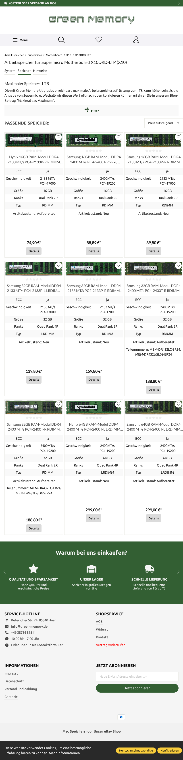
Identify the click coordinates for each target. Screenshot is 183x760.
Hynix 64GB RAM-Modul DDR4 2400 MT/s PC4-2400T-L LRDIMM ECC (93, 427)
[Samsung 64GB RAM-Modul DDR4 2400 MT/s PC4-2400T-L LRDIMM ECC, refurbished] (154, 407)
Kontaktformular (50, 645)
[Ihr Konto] (136, 40)
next (177, 3)
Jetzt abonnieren (137, 688)
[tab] (9, 71)
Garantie (11, 697)
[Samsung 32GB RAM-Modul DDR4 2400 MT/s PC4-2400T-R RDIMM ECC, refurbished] (154, 269)
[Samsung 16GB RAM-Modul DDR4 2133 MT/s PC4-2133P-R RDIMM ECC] (154, 140)
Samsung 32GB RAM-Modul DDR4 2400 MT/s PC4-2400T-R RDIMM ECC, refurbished (154, 288)
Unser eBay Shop (107, 731)
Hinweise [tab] (40, 71)
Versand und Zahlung (20, 689)
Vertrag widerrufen (110, 645)
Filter (94, 110)
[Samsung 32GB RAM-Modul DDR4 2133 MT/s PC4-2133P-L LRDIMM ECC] (34, 269)
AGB (99, 621)
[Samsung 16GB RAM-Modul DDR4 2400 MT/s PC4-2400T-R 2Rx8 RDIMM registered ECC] (93, 140)
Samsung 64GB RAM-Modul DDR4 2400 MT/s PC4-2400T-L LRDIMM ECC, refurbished (154, 427)
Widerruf (103, 629)
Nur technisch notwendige (136, 750)
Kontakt (102, 637)
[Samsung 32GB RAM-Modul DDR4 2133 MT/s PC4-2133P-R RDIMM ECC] (93, 269)
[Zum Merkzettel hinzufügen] (58, 137)
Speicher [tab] (24, 71)
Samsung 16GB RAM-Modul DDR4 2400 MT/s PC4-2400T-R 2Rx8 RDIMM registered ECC (94, 159)
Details (34, 251)
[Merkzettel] (99, 40)
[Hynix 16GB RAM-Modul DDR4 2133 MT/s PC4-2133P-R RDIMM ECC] (34, 140)
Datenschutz (14, 681)
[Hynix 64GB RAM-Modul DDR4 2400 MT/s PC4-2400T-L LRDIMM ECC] (93, 407)
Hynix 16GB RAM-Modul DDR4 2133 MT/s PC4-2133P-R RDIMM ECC (34, 159)
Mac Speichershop (77, 731)
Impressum (12, 673)
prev (6, 3)
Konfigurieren (170, 750)
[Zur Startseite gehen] (91, 19)
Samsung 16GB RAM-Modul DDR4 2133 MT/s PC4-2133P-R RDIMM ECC (154, 159)
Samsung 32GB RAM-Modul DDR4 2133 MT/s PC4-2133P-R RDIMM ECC (94, 288)
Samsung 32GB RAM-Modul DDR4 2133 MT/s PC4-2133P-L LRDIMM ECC (34, 288)
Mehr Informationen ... (66, 753)
